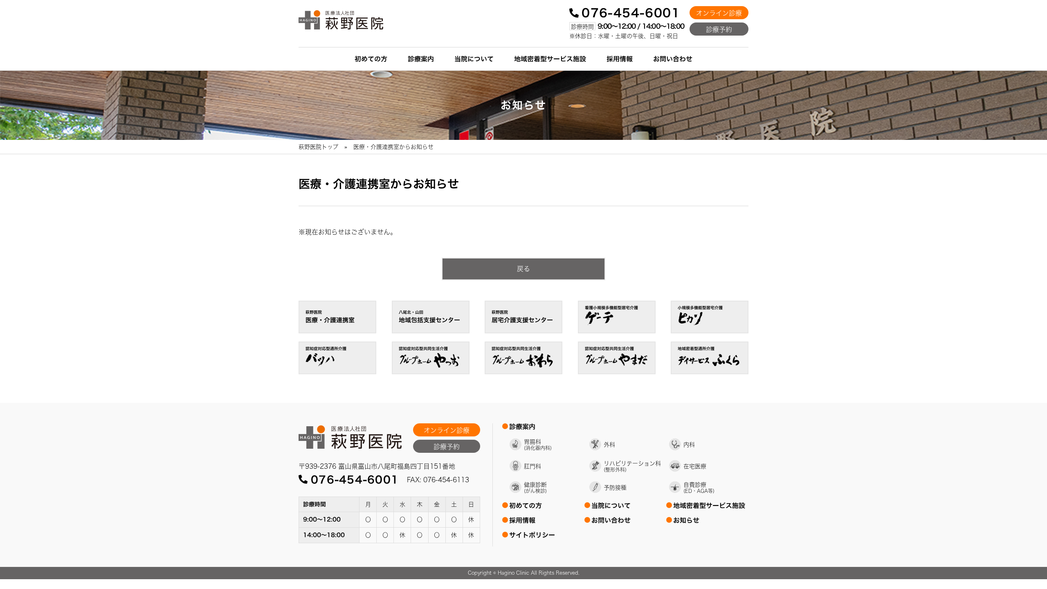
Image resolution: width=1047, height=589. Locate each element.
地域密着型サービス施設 (550, 59)
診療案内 (421, 59)
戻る (523, 268)
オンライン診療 (719, 13)
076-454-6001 (631, 12)
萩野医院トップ (318, 147)
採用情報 (620, 59)
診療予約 (719, 29)
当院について (474, 59)
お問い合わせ (672, 59)
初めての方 (371, 59)
